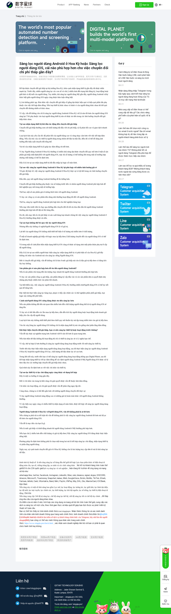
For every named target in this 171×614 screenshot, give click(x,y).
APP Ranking (74, 4)
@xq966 (31, 595)
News (86, 4)
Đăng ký (165, 579)
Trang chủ (20, 16)
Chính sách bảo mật (63, 607)
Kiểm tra (165, 604)
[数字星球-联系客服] (165, 558)
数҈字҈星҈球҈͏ (23, 549)
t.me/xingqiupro (31, 588)
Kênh (166, 592)
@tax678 (32, 603)
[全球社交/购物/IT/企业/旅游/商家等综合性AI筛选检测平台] (50, 37)
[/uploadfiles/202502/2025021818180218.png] (135, 241)
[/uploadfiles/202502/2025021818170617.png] (135, 224)
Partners (97, 4)
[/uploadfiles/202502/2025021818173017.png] (135, 208)
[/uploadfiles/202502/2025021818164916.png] (135, 191)
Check (107, 4)
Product (61, 4)
